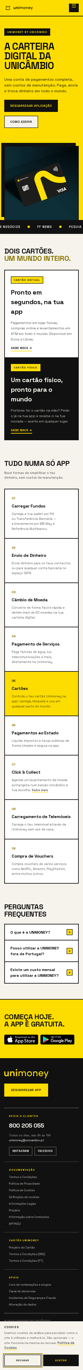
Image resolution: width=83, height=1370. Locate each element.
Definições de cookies (24, 1197)
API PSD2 (15, 1224)
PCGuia (73, 227)
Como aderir (21, 122)
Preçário (14, 1210)
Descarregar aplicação (31, 106)
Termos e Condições (23, 1177)
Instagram (20, 1151)
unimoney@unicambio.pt (26, 1140)
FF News (43, 227)
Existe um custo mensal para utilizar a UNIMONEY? (34, 972)
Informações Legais (22, 1204)
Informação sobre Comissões (29, 1217)
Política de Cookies (22, 1190)
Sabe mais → (21, 348)
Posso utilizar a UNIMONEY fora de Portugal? (34, 951)
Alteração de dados (22, 1304)
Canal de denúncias (22, 1291)
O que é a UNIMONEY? (30, 932)
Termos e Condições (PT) (26, 1261)
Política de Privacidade (24, 1183)
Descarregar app (26, 1090)
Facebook (45, 1151)
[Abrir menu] (74, 8)
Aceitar (61, 1360)
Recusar (22, 1360)
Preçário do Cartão (22, 1247)
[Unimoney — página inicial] (18, 8)
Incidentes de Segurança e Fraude (32, 1298)
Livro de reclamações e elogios (30, 1284)
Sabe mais (40, 790)
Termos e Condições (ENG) (27, 1254)
